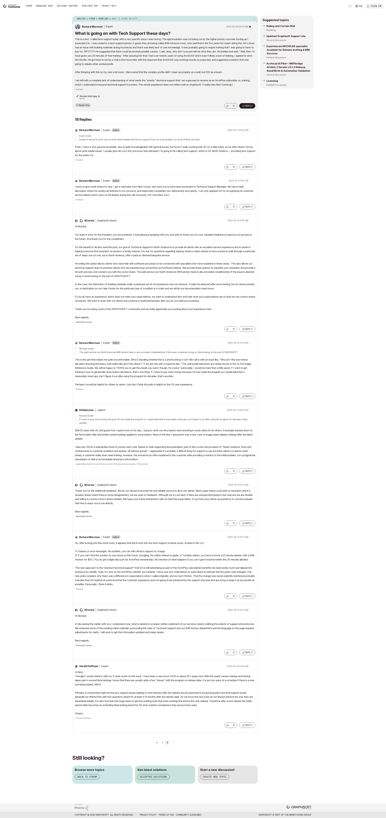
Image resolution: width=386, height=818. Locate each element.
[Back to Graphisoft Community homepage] (12, 6)
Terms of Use (166, 814)
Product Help (109, 6)
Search (350, 6)
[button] (227, 105)
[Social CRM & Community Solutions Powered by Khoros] (81, 807)
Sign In (376, 5)
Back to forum (87, 776)
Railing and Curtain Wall (280, 26)
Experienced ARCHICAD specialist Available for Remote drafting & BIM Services (288, 50)
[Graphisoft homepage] (299, 808)
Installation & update (276, 85)
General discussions (276, 40)
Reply (249, 105)
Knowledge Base (44, 6)
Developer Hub (90, 6)
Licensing (272, 80)
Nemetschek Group (300, 814)
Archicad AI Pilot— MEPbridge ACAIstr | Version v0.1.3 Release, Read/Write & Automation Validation (288, 67)
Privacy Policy (148, 814)
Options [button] (254, 19)
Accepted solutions (153, 776)
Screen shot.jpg (88, 96)
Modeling (271, 30)
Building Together (67, 6)
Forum (29, 6)
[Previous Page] (157, 742)
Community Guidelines (188, 814)
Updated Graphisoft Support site (286, 36)
